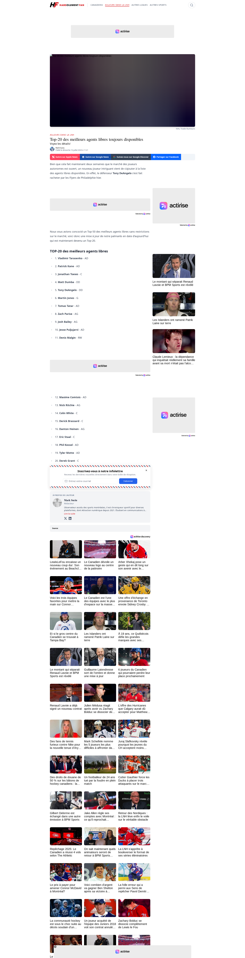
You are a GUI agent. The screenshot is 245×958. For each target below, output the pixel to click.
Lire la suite (69, 513)
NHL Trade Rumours (185, 128)
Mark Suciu (60, 148)
